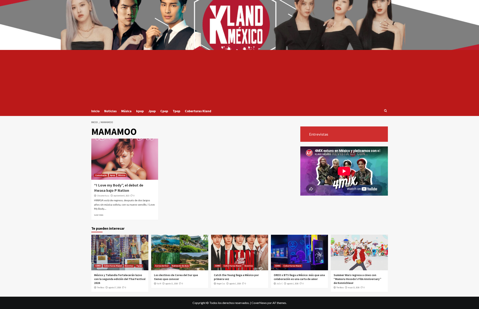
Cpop (164, 111)
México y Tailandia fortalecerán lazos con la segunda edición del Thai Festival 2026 (119, 279)
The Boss (100, 287)
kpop (140, 111)
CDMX (98, 265)
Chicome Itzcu (103, 195)
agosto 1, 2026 (235, 283)
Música (126, 111)
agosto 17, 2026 (114, 287)
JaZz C (280, 283)
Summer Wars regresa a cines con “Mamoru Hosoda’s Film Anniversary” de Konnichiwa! (357, 279)
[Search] (385, 111)
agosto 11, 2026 (171, 283)
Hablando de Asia (180, 265)
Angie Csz (221, 283)
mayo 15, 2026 (353, 287)
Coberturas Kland (198, 111)
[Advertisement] (239, 78)
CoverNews (259, 303)
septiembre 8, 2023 (121, 195)
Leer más (98, 214)
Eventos (129, 265)
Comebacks (101, 175)
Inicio (95, 111)
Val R (159, 283)
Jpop (152, 111)
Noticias (110, 111)
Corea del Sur (162, 265)
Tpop (176, 111)
